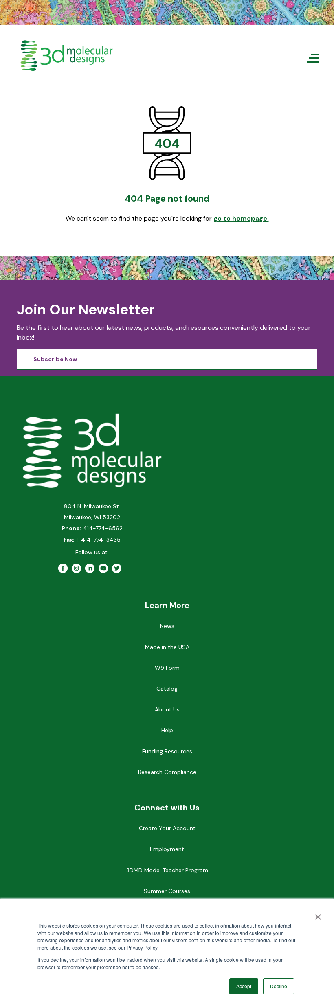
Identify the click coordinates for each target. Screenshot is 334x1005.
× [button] (318, 914)
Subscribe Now (55, 359)
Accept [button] (243, 986)
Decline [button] (278, 986)
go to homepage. (241, 218)
